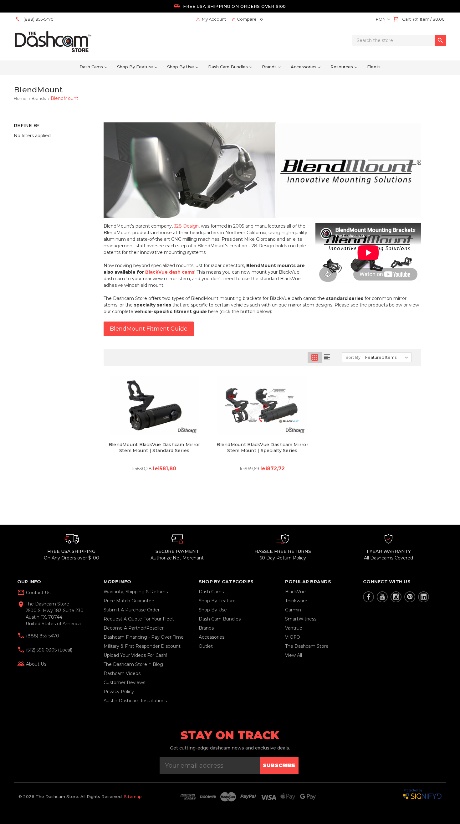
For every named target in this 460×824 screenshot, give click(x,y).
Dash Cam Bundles (228, 66)
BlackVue (295, 592)
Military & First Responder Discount (142, 646)
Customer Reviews (124, 682)
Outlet (206, 646)
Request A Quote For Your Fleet (139, 619)
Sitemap (133, 796)
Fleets (374, 66)
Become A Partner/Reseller (134, 628)
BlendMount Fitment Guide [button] (148, 328)
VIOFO (292, 637)
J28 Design (186, 226)
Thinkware (296, 601)
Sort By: (353, 357)
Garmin (293, 610)
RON (381, 19)
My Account (210, 19)
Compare (246, 19)
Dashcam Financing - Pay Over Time (144, 637)
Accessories (303, 66)
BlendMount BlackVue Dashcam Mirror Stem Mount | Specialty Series (262, 447)
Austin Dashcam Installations (135, 700)
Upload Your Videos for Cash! (135, 655)
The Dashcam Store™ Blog (133, 664)
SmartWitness (300, 619)
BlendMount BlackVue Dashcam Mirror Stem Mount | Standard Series (154, 447)
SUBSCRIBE (279, 765)
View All (293, 655)
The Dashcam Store (307, 646)
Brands (269, 66)
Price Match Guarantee (129, 601)
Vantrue (293, 628)
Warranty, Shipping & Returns (136, 592)
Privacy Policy (119, 691)
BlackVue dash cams (169, 272)
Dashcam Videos (122, 673)
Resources (341, 66)
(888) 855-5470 (42, 636)
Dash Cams (91, 66)
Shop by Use (180, 66)
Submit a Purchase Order (132, 610)
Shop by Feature (135, 66)
